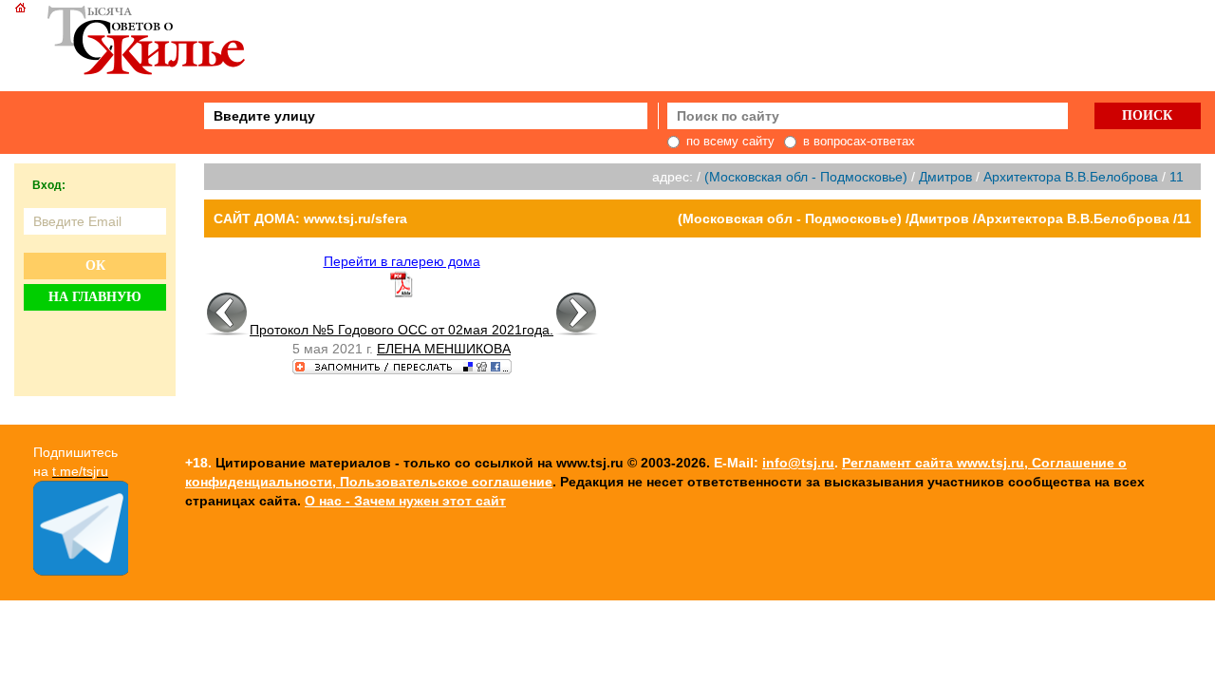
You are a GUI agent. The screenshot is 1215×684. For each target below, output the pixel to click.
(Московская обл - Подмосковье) (805, 176)
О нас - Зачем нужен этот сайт (405, 500)
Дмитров (945, 176)
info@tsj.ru (798, 462)
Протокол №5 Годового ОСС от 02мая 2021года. (401, 329)
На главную (94, 297)
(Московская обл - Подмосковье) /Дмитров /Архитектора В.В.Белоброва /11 (934, 218)
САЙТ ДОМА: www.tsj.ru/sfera (310, 218)
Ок (95, 265)
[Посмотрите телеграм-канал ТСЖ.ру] (80, 571)
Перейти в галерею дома (402, 261)
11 (1176, 176)
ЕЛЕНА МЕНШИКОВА (444, 348)
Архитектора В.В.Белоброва (1070, 176)
